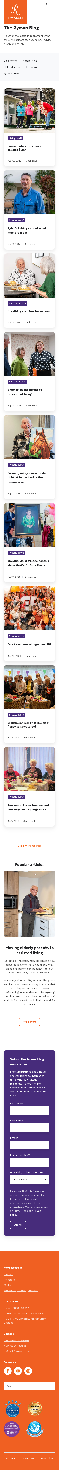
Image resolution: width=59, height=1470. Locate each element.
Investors (9, 1279)
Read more (29, 1021)
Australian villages (15, 1345)
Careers (8, 1274)
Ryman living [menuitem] (29, 60)
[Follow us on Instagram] (28, 1371)
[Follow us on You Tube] (18, 1371)
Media (7, 1285)
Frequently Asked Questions (21, 1290)
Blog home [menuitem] (10, 60)
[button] (47, 4)
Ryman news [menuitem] (11, 73)
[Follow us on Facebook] (8, 1371)
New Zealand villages (16, 1340)
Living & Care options (16, 1351)
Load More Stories (30, 845)
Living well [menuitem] (32, 66)
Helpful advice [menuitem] (12, 66)
